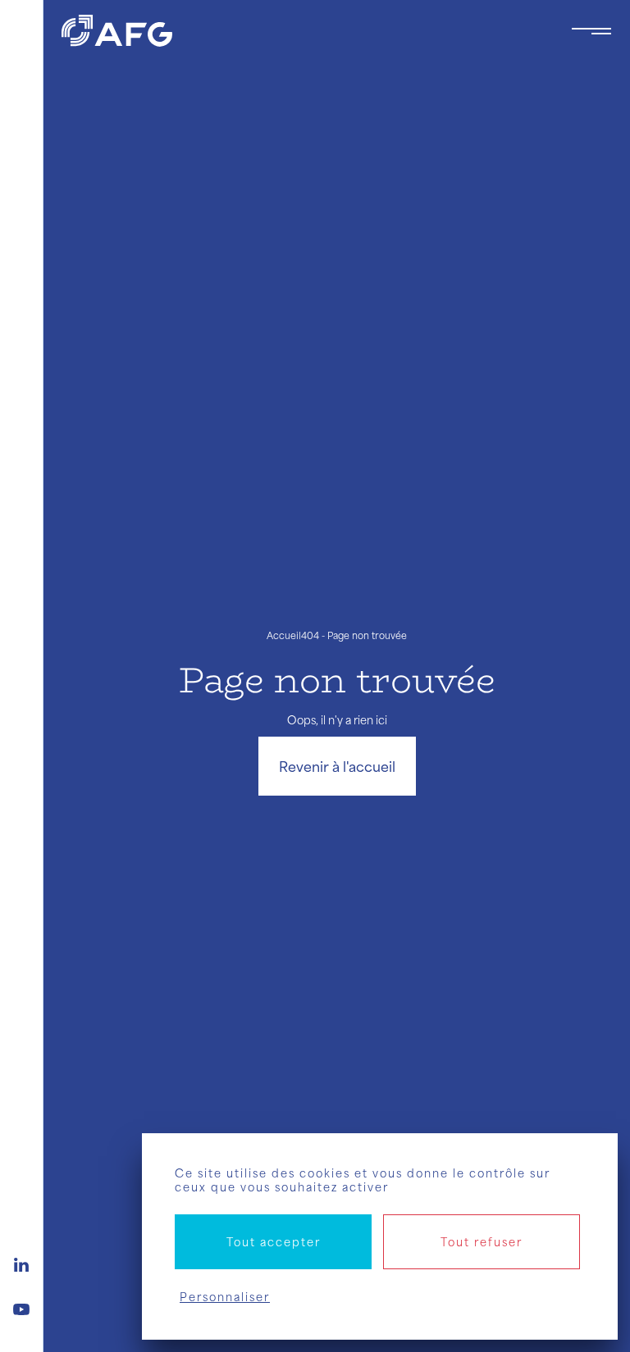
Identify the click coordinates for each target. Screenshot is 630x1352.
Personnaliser (225, 1297)
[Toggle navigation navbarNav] (591, 31)
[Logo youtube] (21, 1307)
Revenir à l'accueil (337, 766)
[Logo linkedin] (21, 1263)
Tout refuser (482, 1242)
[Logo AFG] (303, 31)
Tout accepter (273, 1242)
